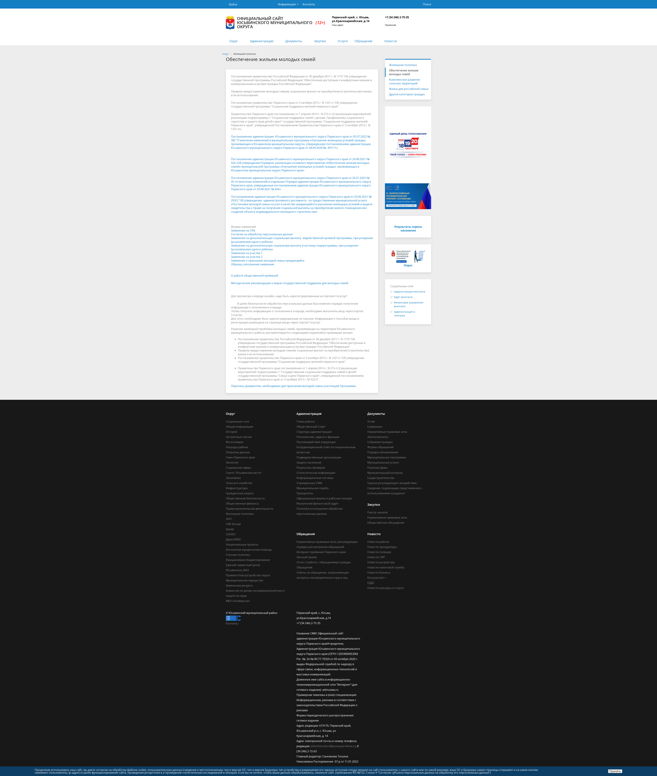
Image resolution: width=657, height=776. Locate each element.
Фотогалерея (234, 442)
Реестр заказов (377, 512)
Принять (615, 771)
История (231, 432)
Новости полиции (379, 552)
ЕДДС (370, 583)
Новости (390, 41)
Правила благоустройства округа (248, 575)
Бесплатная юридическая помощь (249, 550)
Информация (287, 4)
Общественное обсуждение (385, 523)
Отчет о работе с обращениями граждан (324, 562)
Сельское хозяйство (239, 483)
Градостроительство (381, 478)
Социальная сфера (238, 467)
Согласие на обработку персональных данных (262, 234)
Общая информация (239, 426)
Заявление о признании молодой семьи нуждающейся (267, 260)
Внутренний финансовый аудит (317, 503)
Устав (371, 421)
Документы (293, 41)
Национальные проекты (242, 544)
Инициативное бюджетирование (248, 560)
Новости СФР (376, 557)
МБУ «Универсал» (238, 601)
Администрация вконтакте (409, 291)
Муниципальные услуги (383, 462)
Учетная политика (238, 555)
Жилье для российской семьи (408, 89)
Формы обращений (380, 447)
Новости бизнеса (378, 572)
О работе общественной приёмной (254, 275)
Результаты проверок (311, 467)
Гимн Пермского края (240, 457)
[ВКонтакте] (369, 612)
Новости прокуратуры (382, 547)
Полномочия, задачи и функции (318, 437)
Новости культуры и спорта (385, 588)
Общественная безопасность (245, 498)
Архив (230, 529)
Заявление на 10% (243, 230)
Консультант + (376, 578)
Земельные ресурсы (239, 585)
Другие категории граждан (407, 94)
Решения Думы (377, 467)
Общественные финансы (242, 503)
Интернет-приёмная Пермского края (321, 552)
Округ (233, 41)
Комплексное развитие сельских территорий (404, 81)
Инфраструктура (237, 488)
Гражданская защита (240, 493)
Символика (374, 426)
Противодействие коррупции (316, 442)
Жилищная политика (403, 65)
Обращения (363, 41)
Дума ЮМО (233, 539)
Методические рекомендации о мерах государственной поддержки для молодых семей (289, 283)
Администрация (261, 41)
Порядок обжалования (382, 452)
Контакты (308, 4)
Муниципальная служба (312, 488)
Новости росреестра (381, 562)
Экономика (233, 478)
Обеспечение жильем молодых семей (403, 72)
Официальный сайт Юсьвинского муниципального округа (281, 22)
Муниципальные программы (386, 457)
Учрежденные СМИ (309, 483)
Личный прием (307, 557)
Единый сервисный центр (243, 565)
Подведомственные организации (319, 457)
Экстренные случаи (239, 437)
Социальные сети (237, 421)
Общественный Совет (311, 426)
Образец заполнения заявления (252, 264)
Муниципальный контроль (385, 473)
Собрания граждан (380, 442)
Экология (232, 462)
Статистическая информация (316, 473)
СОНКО (230, 534)
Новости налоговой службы (385, 567)
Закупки (320, 41)
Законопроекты (377, 437)
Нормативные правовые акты (387, 432)
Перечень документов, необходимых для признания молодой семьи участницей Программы (293, 386)
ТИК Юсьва (233, 524)
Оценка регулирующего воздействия (392, 483)
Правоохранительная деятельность (249, 508)
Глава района (306, 421)
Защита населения (309, 462)
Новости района (378, 542)
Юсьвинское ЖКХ (237, 570)
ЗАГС (229, 519)
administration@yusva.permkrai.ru (333, 746)
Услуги (343, 41)
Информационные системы (315, 478)
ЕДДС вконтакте (403, 297)
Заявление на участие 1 (246, 253)
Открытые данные (238, 452)
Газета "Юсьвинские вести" (244, 473)
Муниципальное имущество (244, 580)
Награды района (237, 447)
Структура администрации (314, 432)
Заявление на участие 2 (246, 257)
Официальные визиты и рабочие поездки (324, 498)
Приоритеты (305, 493)
